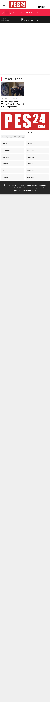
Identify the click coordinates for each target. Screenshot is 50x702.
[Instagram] (11, 136)
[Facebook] (3, 136)
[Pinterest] (19, 136)
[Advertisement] (25, 49)
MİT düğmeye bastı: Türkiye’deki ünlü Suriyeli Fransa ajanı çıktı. (12, 104)
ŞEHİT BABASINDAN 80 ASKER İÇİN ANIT (26, 12)
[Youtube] (15, 136)
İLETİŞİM (41, 7)
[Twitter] (7, 136)
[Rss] (23, 136)
